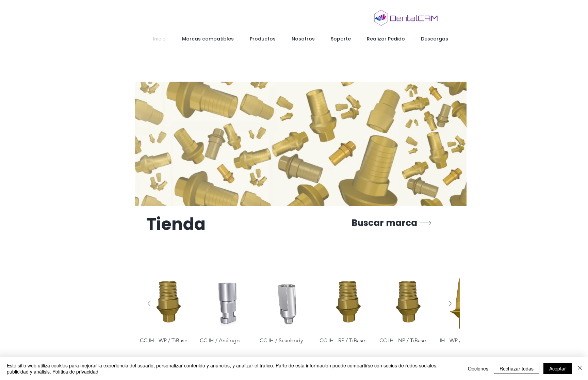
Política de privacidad (75, 371)
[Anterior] (149, 303)
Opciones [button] (478, 368)
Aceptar (557, 368)
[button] (300, 144)
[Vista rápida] (168, 304)
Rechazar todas (517, 368)
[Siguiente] (450, 303)
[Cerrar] (580, 368)
